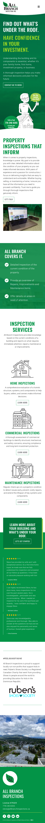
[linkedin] (17, 816)
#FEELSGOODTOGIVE (12, 658)
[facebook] (4, 816)
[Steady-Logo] (31, 820)
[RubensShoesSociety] (22, 686)
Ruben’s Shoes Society (18, 669)
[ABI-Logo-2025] (10, 2)
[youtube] (13, 816)
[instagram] (8, 816)
